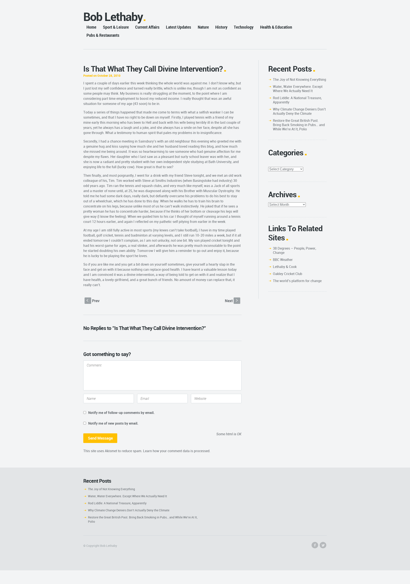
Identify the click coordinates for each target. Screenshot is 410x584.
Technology (243, 27)
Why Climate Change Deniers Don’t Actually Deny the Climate (299, 111)
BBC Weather (283, 259)
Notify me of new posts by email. (113, 423)
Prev (93, 300)
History (221, 27)
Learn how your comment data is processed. (176, 451)
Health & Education (276, 27)
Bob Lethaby (113, 16)
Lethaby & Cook (285, 266)
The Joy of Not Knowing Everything (299, 79)
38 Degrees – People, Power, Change (294, 250)
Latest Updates (178, 27)
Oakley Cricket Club (287, 273)
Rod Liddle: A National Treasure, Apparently (297, 100)
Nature (203, 27)
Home (91, 27)
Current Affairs (147, 27)
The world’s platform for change (297, 280)
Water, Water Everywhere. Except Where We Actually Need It (297, 88)
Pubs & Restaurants (102, 35)
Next (232, 300)
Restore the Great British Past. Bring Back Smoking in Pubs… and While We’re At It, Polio (299, 124)
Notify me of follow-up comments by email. (121, 412)
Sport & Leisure (116, 27)
